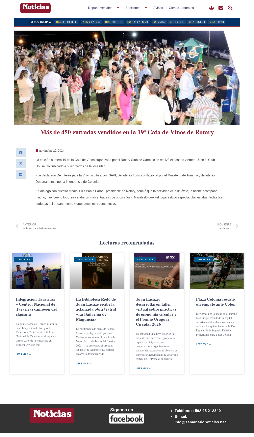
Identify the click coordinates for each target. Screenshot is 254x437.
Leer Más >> (23, 354)
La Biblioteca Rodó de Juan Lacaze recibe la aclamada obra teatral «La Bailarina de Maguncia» (96, 309)
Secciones (132, 8)
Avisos (158, 8)
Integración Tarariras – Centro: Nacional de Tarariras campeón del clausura (36, 306)
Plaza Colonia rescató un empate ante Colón (216, 301)
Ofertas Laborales (181, 8)
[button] (21, 152)
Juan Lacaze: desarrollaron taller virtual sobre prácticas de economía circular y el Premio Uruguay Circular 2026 (156, 311)
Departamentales (100, 8)
